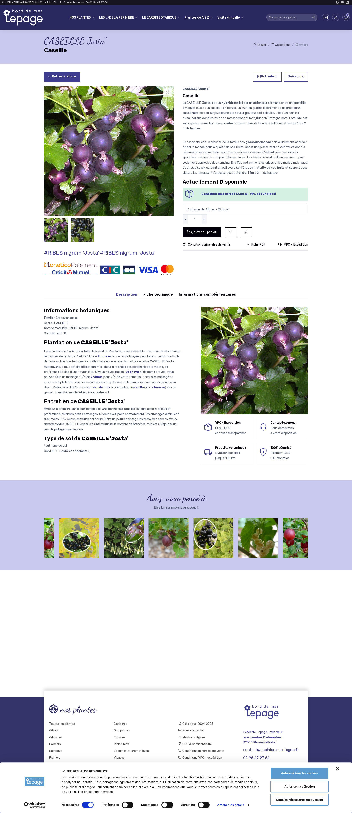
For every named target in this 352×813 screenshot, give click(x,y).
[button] (335, 17)
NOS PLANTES (80, 17)
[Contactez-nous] (325, 17)
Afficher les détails (230, 805)
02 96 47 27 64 (98, 2)
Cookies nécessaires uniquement (299, 799)
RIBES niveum (108, 534)
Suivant (294, 76)
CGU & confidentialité (197, 744)
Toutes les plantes (62, 724)
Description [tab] (126, 294)
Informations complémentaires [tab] (207, 294)
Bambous (55, 751)
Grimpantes (122, 730)
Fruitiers (54, 758)
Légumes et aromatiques (131, 751)
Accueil (261, 45)
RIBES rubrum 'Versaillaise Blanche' (243, 537)
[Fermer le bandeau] (337, 768)
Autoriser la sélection (299, 786)
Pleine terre (122, 744)
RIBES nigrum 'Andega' (198, 536)
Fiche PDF (258, 244)
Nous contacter (193, 730)
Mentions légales (194, 737)
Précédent (269, 76)
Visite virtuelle (228, 17)
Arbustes (55, 737)
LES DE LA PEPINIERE (116, 17)
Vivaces (119, 758)
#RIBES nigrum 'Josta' (71, 253)
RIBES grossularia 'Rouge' (154, 536)
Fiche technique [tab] (158, 294)
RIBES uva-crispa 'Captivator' (288, 536)
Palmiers (55, 744)
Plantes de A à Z (197, 17)
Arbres (53, 730)
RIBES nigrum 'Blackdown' (64, 536)
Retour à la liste (63, 76)
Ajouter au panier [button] (203, 232)
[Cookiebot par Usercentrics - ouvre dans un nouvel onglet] (34, 805)
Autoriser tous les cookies (299, 773)
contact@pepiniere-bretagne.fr (271, 750)
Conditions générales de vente (208, 244)
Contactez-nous (74, 2)
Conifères (120, 724)
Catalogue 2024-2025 (197, 724)
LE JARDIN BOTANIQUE (159, 17)
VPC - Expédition (295, 244)
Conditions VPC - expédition (202, 758)
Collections (282, 45)
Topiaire (119, 737)
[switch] (127, 805)
